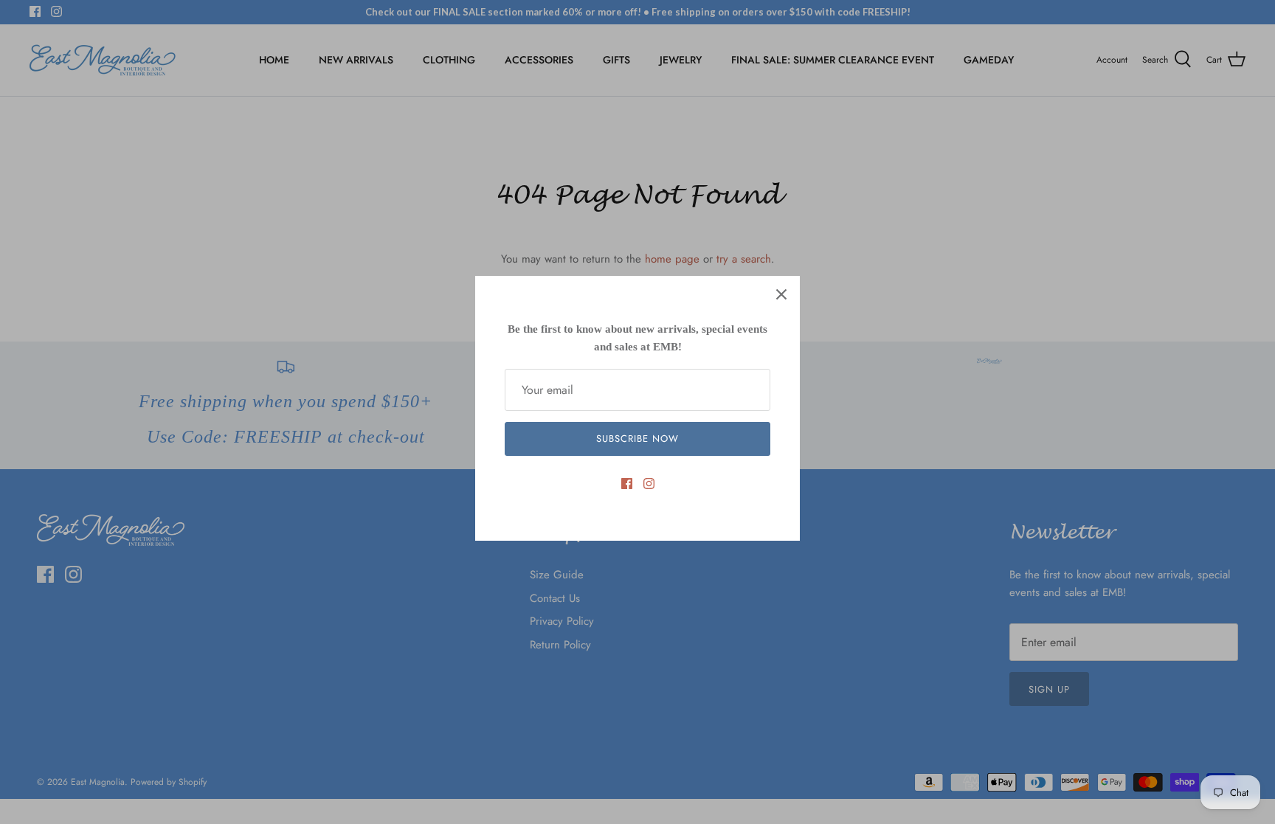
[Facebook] (626, 483)
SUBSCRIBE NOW (638, 439)
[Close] (781, 294)
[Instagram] (648, 483)
